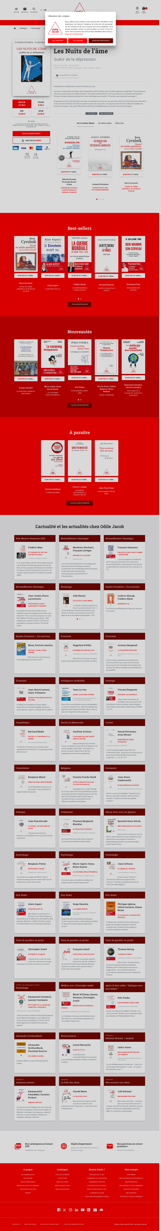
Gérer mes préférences (100, 40)
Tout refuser (78, 40)
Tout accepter (57, 40)
